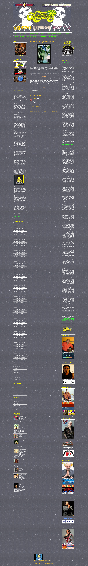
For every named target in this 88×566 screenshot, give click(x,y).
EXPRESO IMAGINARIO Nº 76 (19, 361)
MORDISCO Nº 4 (17, 372)
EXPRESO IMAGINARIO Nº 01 (19, 223)
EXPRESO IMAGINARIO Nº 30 (19, 276)
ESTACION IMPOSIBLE (36, 34)
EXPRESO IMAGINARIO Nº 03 (19, 226)
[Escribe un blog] (34, 90)
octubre (15, 403)
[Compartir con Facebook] (36, 90)
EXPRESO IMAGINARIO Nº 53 (19, 318)
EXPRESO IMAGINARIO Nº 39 (19, 293)
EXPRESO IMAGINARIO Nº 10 (39, 91)
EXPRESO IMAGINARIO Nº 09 (19, 237)
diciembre (16, 401)
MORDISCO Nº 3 (17, 370)
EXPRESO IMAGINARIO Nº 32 (19, 280)
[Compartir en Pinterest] (37, 90)
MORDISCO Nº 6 (17, 375)
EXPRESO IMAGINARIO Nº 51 (19, 315)
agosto (15, 407)
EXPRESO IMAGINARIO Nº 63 (19, 337)
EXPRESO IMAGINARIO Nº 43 (19, 300)
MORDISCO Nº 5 (17, 374)
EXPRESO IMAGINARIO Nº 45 (19, 304)
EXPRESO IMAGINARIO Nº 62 (19, 335)
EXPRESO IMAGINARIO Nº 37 (19, 289)
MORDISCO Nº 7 (17, 377)
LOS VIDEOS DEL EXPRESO (55, 34)
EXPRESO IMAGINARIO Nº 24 (19, 265)
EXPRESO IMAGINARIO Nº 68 (19, 346)
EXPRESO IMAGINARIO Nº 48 (19, 309)
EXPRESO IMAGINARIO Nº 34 (19, 283)
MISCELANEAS (31, 37)
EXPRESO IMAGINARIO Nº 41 (19, 296)
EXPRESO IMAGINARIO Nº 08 (19, 236)
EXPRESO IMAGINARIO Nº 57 (19, 326)
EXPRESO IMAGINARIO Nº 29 (19, 274)
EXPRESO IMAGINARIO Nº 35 (19, 285)
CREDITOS (43, 37)
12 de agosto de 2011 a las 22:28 (38, 103)
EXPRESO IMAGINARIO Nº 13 (19, 245)
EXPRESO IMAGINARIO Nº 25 (19, 267)
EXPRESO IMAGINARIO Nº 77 (19, 363)
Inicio (45, 111)
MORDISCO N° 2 (22, 468)
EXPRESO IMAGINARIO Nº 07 (19, 234)
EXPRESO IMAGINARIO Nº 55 (19, 322)
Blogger (51, 563)
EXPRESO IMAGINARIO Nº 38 (19, 291)
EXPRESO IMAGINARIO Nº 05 (19, 230)
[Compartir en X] (35, 90)
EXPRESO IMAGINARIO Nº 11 (19, 241)
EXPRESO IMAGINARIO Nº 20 (19, 258)
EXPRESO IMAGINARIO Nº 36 (19, 287)
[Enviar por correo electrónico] (32, 90)
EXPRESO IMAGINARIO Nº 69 (19, 348)
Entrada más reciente (34, 111)
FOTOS (68, 34)
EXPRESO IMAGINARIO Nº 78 (19, 364)
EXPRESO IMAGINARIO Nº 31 (19, 278)
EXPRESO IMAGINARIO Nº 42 (19, 298)
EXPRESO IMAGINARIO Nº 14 (19, 247)
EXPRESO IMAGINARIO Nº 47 (19, 307)
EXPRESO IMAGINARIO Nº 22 (19, 261)
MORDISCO (52, 37)
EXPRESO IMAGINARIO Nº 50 (19, 313)
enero (15, 399)
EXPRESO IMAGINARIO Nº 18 (19, 254)
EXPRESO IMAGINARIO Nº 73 (19, 355)
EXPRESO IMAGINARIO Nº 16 (19, 250)
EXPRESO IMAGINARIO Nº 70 (19, 350)
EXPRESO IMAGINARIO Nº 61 (19, 333)
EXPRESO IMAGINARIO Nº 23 (19, 263)
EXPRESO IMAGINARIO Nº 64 (19, 339)
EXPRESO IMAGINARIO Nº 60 (19, 331)
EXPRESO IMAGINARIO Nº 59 (19, 329)
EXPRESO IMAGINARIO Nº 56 (19, 324)
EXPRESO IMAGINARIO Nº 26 (19, 269)
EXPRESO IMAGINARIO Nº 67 (19, 344)
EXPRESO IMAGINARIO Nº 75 (19, 359)
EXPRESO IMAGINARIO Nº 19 (19, 256)
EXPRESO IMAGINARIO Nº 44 (19, 302)
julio (15, 409)
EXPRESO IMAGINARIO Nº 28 (19, 272)
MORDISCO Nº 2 (17, 368)
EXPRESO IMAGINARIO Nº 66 (19, 342)
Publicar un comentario (35, 106)
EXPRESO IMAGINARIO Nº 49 (19, 311)
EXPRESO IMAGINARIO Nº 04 (19, 228)
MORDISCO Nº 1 (17, 366)
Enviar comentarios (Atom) (47, 114)
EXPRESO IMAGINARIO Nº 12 (19, 243)
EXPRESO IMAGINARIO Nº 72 (19, 353)
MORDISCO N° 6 (22, 434)
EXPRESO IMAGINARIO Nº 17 (19, 252)
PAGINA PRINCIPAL (20, 34)
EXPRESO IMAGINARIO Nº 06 (19, 232)
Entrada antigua (54, 111)
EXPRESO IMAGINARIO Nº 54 (19, 320)
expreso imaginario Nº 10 (42, 41)
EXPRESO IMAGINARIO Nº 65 (19, 340)
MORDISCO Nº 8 (17, 379)
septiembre (16, 405)
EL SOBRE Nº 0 (19, 37)
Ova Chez (34, 98)
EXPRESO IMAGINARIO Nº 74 (19, 357)
